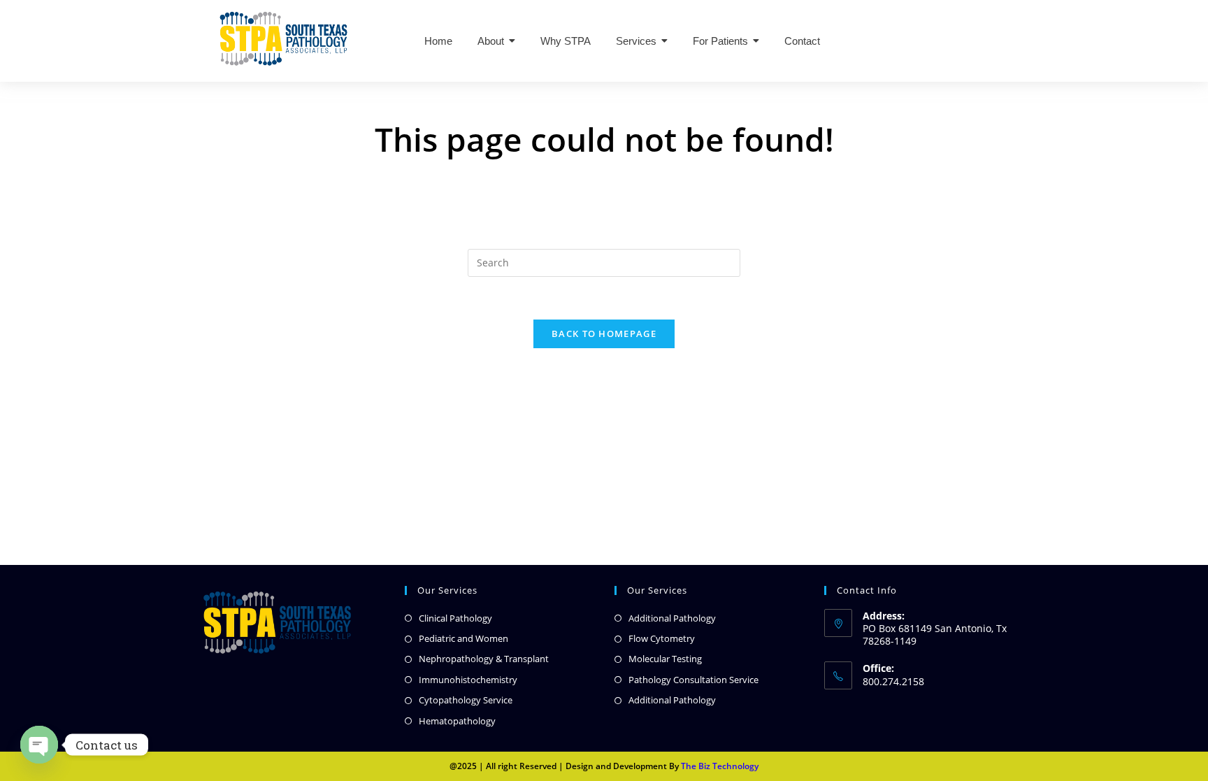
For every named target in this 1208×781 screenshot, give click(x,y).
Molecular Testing (665, 658)
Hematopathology (457, 721)
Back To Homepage (604, 333)
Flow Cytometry (661, 638)
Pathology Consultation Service (693, 679)
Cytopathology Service (465, 700)
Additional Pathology (672, 618)
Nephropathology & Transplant (484, 658)
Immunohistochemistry (468, 679)
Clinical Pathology (455, 618)
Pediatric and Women (463, 638)
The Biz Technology (719, 766)
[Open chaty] (39, 745)
